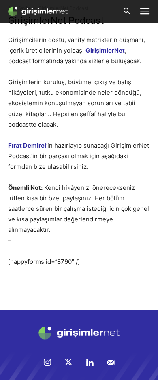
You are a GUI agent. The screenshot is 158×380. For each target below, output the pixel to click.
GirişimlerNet (105, 50)
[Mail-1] (110, 363)
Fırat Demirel (27, 145)
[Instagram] (47, 363)
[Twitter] (68, 363)
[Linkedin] (89, 363)
